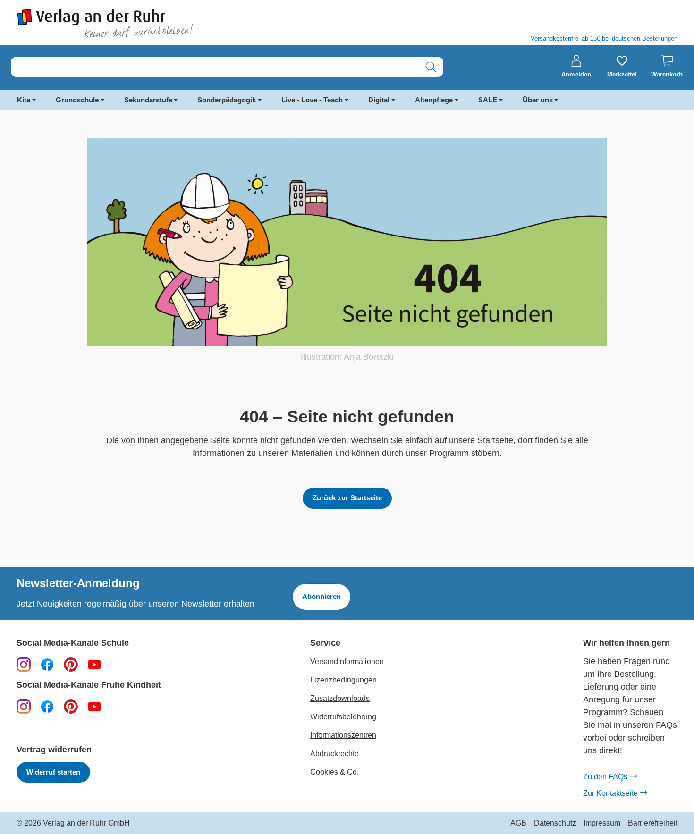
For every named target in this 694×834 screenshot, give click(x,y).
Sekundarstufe (148, 100)
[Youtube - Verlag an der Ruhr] (94, 664)
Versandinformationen (347, 661)
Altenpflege (434, 100)
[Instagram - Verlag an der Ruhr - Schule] (24, 664)
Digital (378, 100)
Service (325, 643)
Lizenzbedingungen (343, 680)
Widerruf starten (53, 772)
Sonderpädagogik (226, 100)
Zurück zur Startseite (347, 498)
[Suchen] (430, 67)
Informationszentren (343, 735)
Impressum (602, 823)
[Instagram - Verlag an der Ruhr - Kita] (24, 706)
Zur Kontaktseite (610, 793)
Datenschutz (555, 823)
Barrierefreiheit (652, 823)
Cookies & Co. (334, 772)
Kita (23, 100)
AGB (518, 823)
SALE (487, 100)
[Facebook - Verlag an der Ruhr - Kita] (47, 706)
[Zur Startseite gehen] (177, 24)
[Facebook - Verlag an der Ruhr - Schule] (47, 664)
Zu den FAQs (605, 777)
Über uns (538, 100)
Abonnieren (321, 596)
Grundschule (77, 100)
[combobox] (215, 67)
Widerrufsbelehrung (343, 717)
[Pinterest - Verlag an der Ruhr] (71, 664)
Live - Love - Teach (312, 100)
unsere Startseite (481, 440)
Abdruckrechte (334, 754)
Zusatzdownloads (340, 698)
